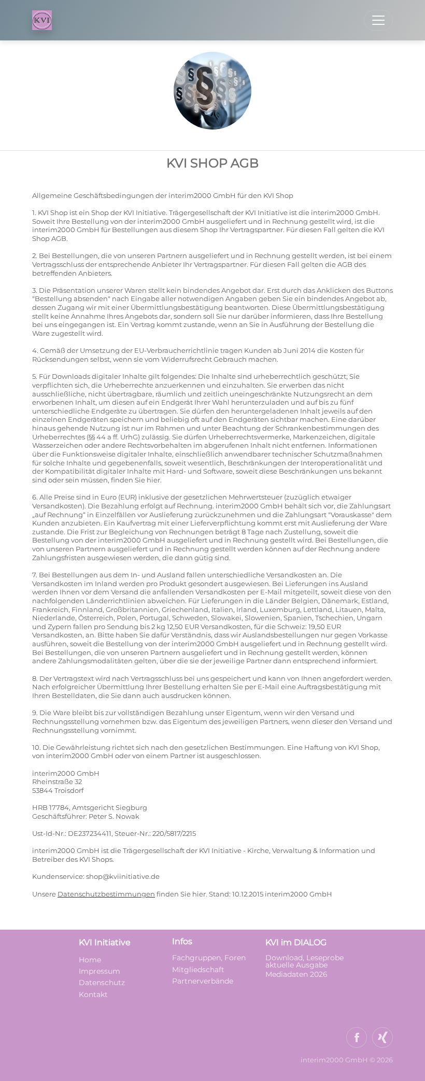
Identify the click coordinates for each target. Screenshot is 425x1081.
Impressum (99, 971)
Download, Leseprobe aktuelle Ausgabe (304, 961)
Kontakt (93, 994)
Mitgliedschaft (198, 969)
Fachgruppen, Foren (209, 957)
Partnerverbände (202, 981)
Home (90, 959)
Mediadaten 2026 (297, 974)
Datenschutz (102, 982)
